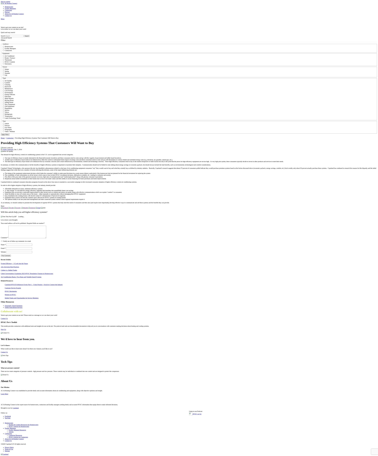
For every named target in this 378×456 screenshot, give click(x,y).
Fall (6, 75)
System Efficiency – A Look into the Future (14, 263)
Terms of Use (9, 449)
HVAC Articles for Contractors (18, 437)
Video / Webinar (10, 131)
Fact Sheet (8, 127)
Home (3, 138)
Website (3, 252)
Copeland (16, 408)
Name (3, 244)
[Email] (38, 208)
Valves (7, 112)
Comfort (7, 83)
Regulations (8, 108)
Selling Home (9, 102)
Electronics (8, 64)
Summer (7, 73)
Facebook (8, 416)
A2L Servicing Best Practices (10, 267)
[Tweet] (11, 208)
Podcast (7, 12)
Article (7, 123)
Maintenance (9, 88)
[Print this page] (43, 208)
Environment (9, 92)
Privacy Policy (9, 447)
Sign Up (3, 329)
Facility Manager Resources (17, 430)
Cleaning (7, 85)
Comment (4, 237)
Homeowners (9, 7)
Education (8, 96)
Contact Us (8, 15)
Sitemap (7, 451)
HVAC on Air (196, 414)
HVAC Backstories (11, 291)
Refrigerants (8, 114)
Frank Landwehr (8, 149)
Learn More (4, 394)
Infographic (8, 129)
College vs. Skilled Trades (9, 270)
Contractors (8, 10)
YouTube (7, 418)
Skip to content (5, 1)
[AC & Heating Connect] (9, 3)
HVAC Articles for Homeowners (19, 426)
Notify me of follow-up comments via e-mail (17, 241)
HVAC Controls (10, 62)
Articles (11, 432)
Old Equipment (9, 106)
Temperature (9, 116)
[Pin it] (31, 208)
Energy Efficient (10, 94)
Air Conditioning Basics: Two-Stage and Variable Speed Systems (21, 277)
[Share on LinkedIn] (24, 208)
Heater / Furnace (10, 58)
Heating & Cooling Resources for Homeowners (23, 425)
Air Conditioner (9, 56)
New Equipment (10, 104)
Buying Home (9, 100)
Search (3, 36)
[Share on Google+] (17, 208)
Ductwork (8, 86)
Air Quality (8, 81)
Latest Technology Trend (12, 118)
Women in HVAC (10, 295)
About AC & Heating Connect (14, 14)
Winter (7, 69)
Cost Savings (9, 90)
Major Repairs (9, 98)
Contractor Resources (15, 435)
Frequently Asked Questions (13, 306)
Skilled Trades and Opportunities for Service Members (21, 298)
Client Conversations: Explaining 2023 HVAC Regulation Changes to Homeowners (27, 273)
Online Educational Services (13, 307)
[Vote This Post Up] (7, 217)
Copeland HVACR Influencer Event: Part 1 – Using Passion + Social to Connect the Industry (34, 284)
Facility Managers (10, 8)
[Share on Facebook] (4, 208)
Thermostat (8, 60)
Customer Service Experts (13, 288)
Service (7, 110)
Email (3, 248)
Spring (7, 71)
